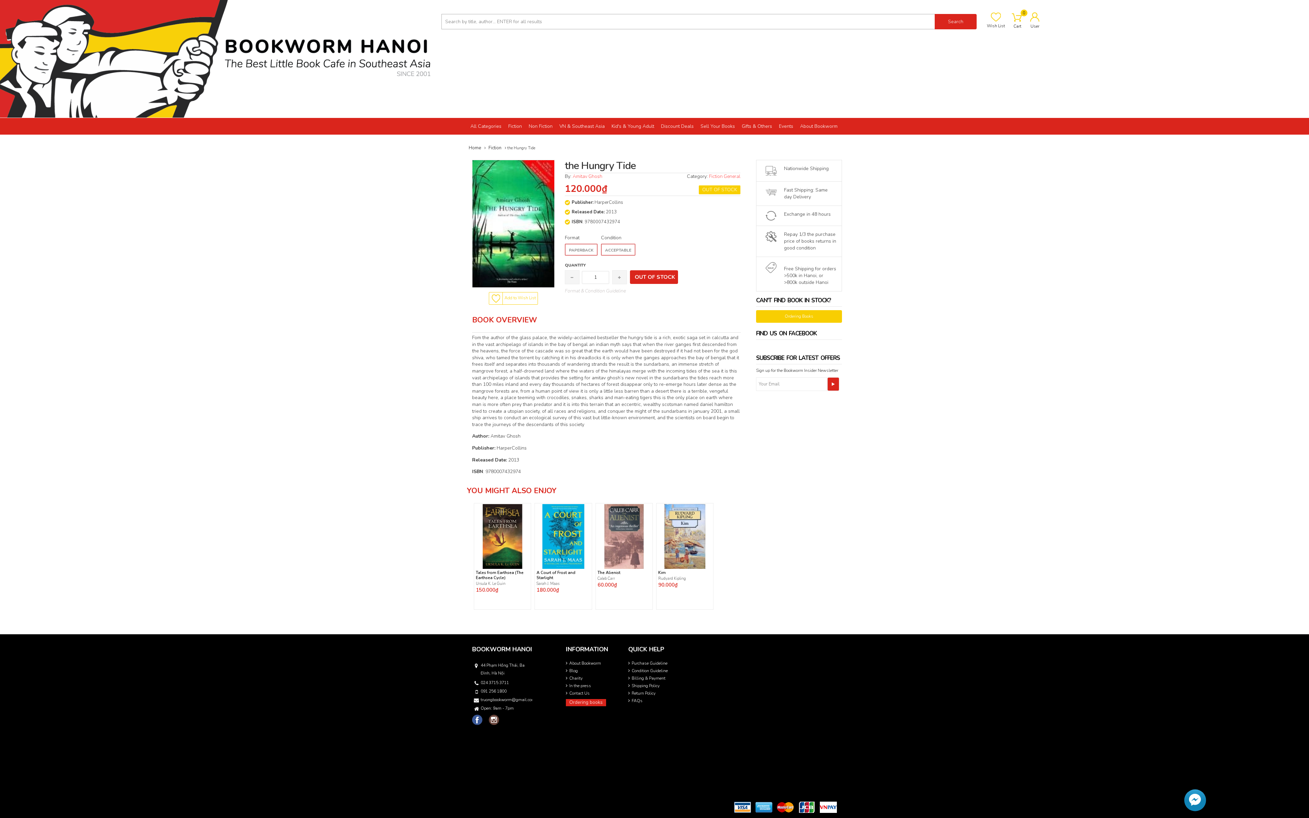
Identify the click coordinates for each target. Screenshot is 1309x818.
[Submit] (833, 384)
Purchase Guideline (649, 663)
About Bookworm (585, 663)
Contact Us (579, 693)
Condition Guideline (650, 670)
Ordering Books (799, 316)
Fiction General (724, 176)
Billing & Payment (648, 678)
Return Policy (644, 693)
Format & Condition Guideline (595, 291)
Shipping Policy (646, 685)
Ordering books (586, 702)
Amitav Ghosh (587, 176)
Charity (576, 678)
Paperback (581, 250)
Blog (573, 670)
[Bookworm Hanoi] (218, 58)
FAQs (637, 700)
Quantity (575, 265)
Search (955, 21)
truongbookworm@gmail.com (506, 699)
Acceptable (618, 250)
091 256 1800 (494, 691)
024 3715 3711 (495, 682)
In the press (580, 685)
